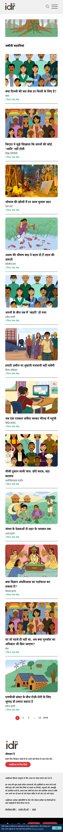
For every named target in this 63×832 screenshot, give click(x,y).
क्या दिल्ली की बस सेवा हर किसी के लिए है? (30, 92)
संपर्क (34, 809)
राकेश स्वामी (10, 317)
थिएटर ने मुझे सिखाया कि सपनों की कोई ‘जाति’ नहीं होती (28, 147)
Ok (57, 828)
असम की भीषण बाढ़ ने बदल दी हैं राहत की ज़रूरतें (29, 257)
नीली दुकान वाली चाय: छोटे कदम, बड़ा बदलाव (27, 474)
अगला (45, 717)
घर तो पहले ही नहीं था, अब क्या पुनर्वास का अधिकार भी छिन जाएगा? (30, 642)
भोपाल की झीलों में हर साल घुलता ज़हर (28, 202)
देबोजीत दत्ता (10, 264)
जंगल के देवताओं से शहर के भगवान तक (28, 529)
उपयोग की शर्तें (23, 809)
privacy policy (38, 829)
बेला (7, 648)
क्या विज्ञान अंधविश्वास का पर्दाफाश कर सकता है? (27, 584)
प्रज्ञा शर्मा (9, 206)
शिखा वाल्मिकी (11, 153)
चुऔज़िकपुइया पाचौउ (14, 480)
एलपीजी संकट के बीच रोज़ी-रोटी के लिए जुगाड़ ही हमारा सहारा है (28, 699)
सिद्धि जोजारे (10, 423)
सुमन (7, 95)
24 (40, 717)
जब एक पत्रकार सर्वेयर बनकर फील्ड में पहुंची (30, 419)
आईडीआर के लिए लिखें (18, 765)
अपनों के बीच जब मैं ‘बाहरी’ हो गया (25, 313)
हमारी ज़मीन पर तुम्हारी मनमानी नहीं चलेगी (30, 366)
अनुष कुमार (10, 533)
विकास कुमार (10, 591)
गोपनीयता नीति (10, 809)
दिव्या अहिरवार (11, 370)
